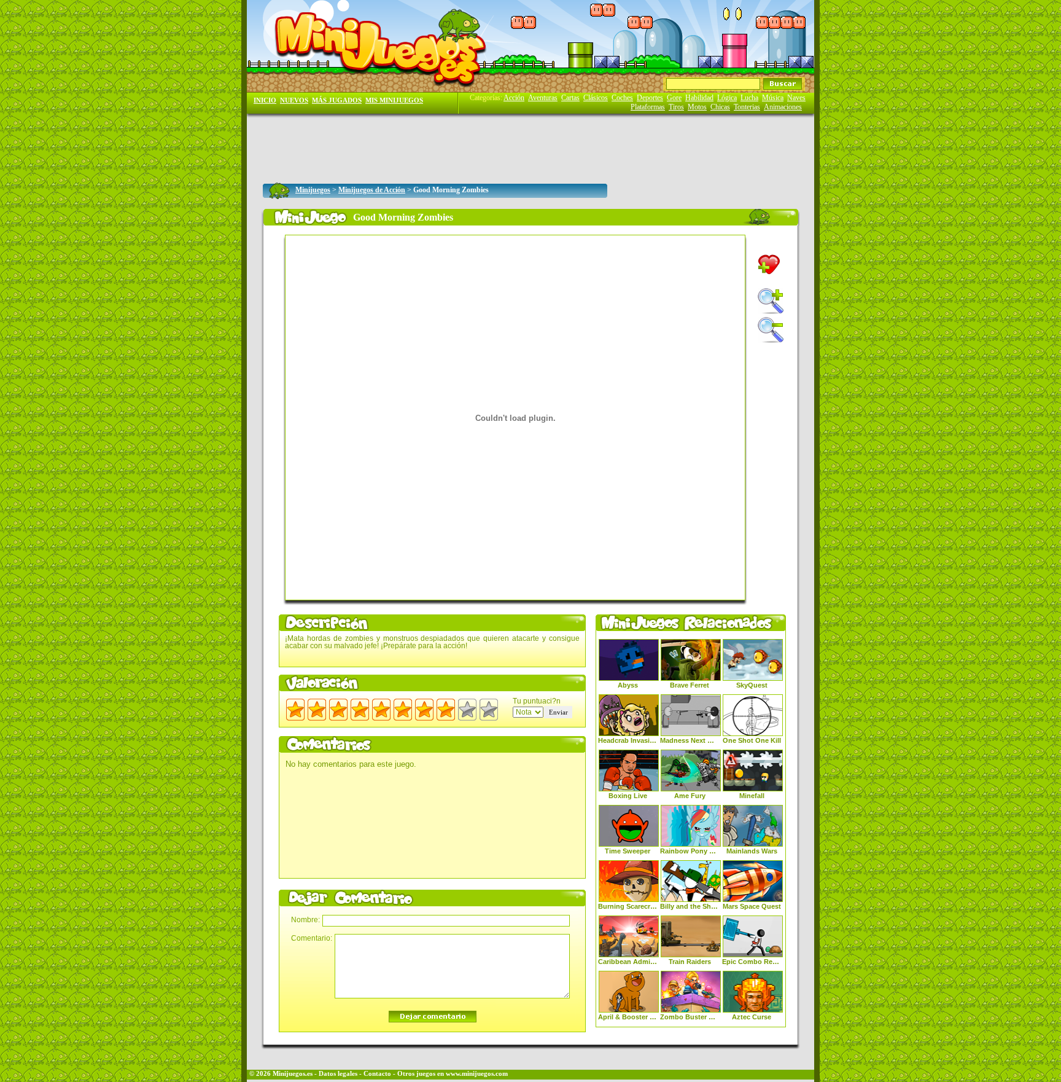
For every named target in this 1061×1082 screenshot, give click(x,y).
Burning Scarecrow (627, 906)
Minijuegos (312, 190)
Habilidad (699, 97)
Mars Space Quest (752, 906)
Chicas (720, 107)
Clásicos (595, 97)
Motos (697, 107)
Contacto (377, 1073)
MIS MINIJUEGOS (394, 100)
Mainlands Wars (751, 851)
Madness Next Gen (689, 740)
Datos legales (338, 1073)
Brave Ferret (689, 685)
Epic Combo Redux (751, 961)
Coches (622, 97)
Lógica (727, 97)
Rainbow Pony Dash (689, 851)
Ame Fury (689, 795)
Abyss (628, 685)
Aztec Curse (751, 1017)
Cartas (570, 97)
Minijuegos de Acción (371, 190)
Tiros (676, 107)
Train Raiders (690, 961)
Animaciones (783, 107)
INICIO (265, 100)
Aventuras (543, 97)
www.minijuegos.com (477, 1073)
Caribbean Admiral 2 (627, 961)
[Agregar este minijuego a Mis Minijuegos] (769, 264)
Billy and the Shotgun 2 (689, 906)
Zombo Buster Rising (689, 1017)
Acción (513, 97)
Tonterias (747, 107)
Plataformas (648, 107)
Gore (674, 97)
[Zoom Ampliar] (770, 301)
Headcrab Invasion (627, 740)
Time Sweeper (627, 851)
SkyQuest (752, 685)
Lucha (749, 97)
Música (772, 97)
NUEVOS (294, 100)
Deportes (650, 97)
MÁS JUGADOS (337, 100)
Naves (796, 97)
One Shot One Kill (752, 740)
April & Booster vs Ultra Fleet (627, 1017)
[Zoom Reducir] (770, 330)
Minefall (751, 795)
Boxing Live (627, 795)
